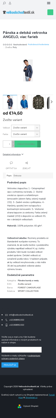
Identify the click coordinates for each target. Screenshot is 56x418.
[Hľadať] (4, 3)
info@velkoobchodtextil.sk (21, 315)
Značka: (11, 47)
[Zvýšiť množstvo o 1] (13, 142)
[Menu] (49, 3)
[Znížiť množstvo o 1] (13, 145)
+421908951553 (16, 320)
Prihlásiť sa (10, 365)
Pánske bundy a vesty (28, 280)
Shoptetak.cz (31, 397)
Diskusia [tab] (17, 175)
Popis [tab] (9, 175)
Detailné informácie (12, 154)
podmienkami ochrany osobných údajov (20, 357)
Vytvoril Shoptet (30, 406)
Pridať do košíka (26, 144)
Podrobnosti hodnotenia (38, 44)
